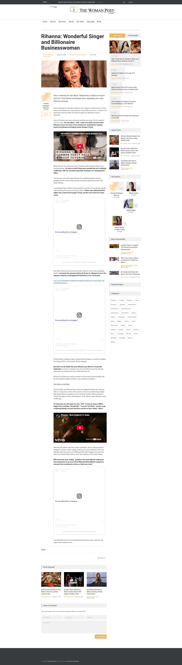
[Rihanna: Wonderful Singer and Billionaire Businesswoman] (74, 74)
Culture (49, 597)
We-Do (71, 22)
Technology (124, 252)
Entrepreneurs (115, 92)
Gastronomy (121, 317)
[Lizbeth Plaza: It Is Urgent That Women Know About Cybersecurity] (114, 246)
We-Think (80, 22)
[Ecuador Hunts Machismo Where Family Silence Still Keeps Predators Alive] (74, 579)
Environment (125, 313)
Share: (43, 550)
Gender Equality (132, 317)
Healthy (119, 321)
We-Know (62, 22)
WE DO (89, 597)
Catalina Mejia (130, 210)
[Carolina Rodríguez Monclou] (46, 97)
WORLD (113, 342)
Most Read (117, 35)
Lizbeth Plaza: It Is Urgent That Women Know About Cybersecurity (129, 247)
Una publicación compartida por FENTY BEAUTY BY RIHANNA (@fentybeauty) (79, 350)
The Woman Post (52, 661)
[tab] (117, 36)
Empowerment (132, 304)
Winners (130, 338)
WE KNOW (44, 597)
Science (128, 329)
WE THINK (122, 338)
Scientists (136, 329)
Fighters (113, 317)
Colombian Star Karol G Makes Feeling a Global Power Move (94, 592)
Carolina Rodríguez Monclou (78, 54)
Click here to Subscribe (73, 661)
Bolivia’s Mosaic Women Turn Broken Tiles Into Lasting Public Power (50, 592)
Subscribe (90, 22)
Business (113, 121)
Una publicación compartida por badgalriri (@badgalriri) (79, 262)
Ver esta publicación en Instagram (66, 232)
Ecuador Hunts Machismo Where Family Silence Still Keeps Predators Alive (76, 2)
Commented (133, 35)
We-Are (53, 22)
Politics (113, 78)
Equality (71, 597)
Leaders (126, 321)
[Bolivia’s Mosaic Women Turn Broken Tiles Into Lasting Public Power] (51, 579)
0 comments (46, 56)
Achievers (113, 300)
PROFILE (46, 114)
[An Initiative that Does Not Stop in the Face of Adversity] (114, 273)
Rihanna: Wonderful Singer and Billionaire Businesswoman (72, 42)
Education (122, 304)
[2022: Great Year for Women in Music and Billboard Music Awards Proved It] (125, 46)
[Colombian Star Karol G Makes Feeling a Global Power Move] (97, 579)
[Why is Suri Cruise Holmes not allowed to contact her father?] (114, 259)
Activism (121, 300)
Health (112, 321)
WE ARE (66, 597)
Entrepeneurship (125, 308)
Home (45, 22)
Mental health (114, 325)
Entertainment (49, 54)
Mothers (136, 265)
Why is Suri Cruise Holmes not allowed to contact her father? (129, 260)
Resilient (120, 329)
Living (133, 321)
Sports (122, 277)
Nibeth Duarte (133, 193)
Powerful (113, 329)
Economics (114, 106)
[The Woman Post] (91, 12)
